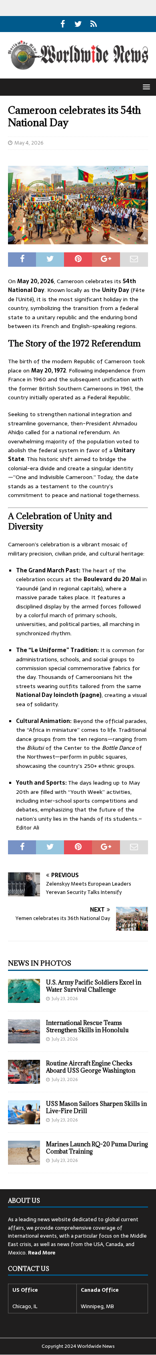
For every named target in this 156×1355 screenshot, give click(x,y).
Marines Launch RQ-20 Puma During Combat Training (97, 1147)
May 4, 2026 (29, 143)
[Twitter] (78, 24)
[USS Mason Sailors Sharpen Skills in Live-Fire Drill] (24, 1112)
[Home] (94, 24)
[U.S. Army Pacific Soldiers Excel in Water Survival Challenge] (24, 991)
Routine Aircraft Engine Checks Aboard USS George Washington (90, 1066)
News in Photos (39, 963)
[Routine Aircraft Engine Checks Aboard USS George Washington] (24, 1072)
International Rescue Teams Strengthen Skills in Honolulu (87, 1026)
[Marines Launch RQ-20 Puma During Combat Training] (24, 1153)
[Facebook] (63, 24)
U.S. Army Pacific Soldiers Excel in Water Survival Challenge (93, 985)
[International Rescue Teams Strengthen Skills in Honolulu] (24, 1031)
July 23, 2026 (65, 998)
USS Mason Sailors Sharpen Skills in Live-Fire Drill (96, 1107)
